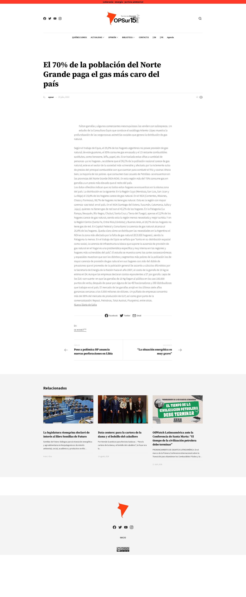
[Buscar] (200, 18)
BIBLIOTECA (127, 37)
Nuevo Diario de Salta (85, 304)
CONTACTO (144, 37)
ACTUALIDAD (96, 37)
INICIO (123, 537)
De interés (80, 329)
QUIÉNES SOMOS (79, 37)
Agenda (170, 37)
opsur (51, 97)
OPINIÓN (112, 37)
